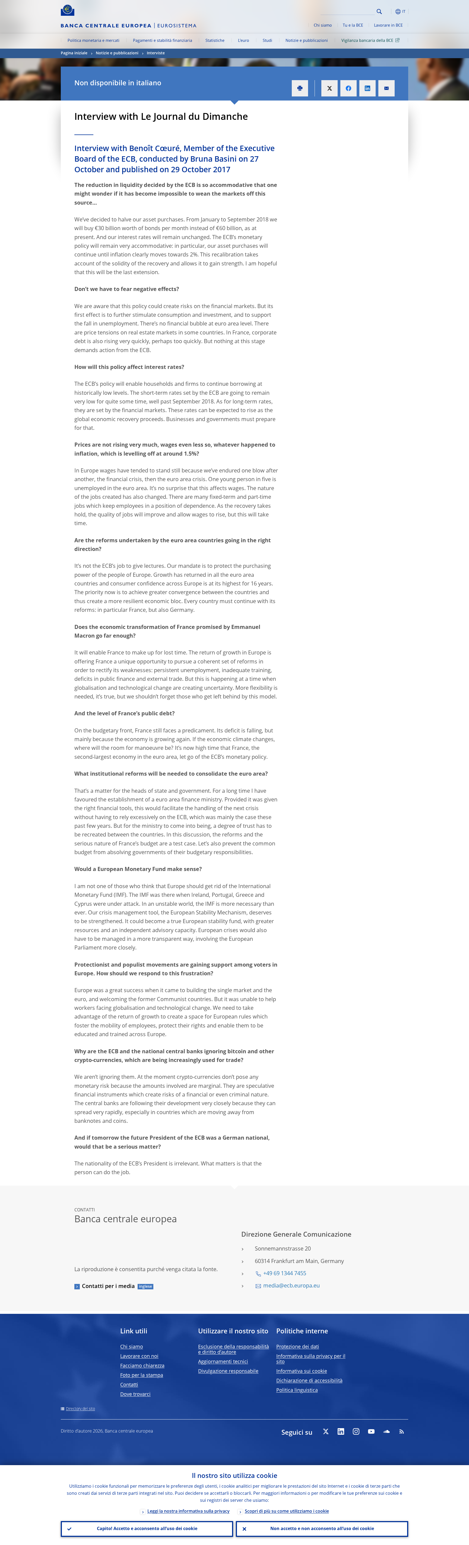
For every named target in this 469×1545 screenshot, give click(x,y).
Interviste (156, 53)
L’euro (243, 41)
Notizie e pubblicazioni (307, 41)
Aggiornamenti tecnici (223, 1361)
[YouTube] (371, 1431)
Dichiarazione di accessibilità (309, 1380)
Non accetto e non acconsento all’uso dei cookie (322, 1529)
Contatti (129, 1385)
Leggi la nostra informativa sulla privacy (188, 1511)
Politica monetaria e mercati (93, 41)
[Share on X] (329, 88)
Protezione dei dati (297, 1347)
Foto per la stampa (141, 1375)
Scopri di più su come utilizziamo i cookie (287, 1511)
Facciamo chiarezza (142, 1366)
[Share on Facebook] (348, 88)
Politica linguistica (297, 1390)
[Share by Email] (386, 88)
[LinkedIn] (340, 1431)
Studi (267, 41)
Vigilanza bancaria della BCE (367, 41)
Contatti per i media (108, 1286)
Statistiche (214, 41)
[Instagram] (356, 1431)
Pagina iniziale (74, 53)
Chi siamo (323, 25)
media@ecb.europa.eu (291, 1286)
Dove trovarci (135, 1394)
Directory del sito (80, 1409)
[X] (325, 1431)
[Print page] (300, 88)
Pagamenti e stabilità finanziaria (162, 41)
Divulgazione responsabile (228, 1371)
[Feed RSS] (401, 1431)
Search (379, 11)
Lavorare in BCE (388, 25)
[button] (389, 11)
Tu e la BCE (353, 25)
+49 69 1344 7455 (284, 1274)
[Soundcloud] (386, 1431)
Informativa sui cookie (301, 1371)
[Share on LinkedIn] (367, 88)
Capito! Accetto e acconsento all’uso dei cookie (147, 1529)
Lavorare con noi (139, 1356)
